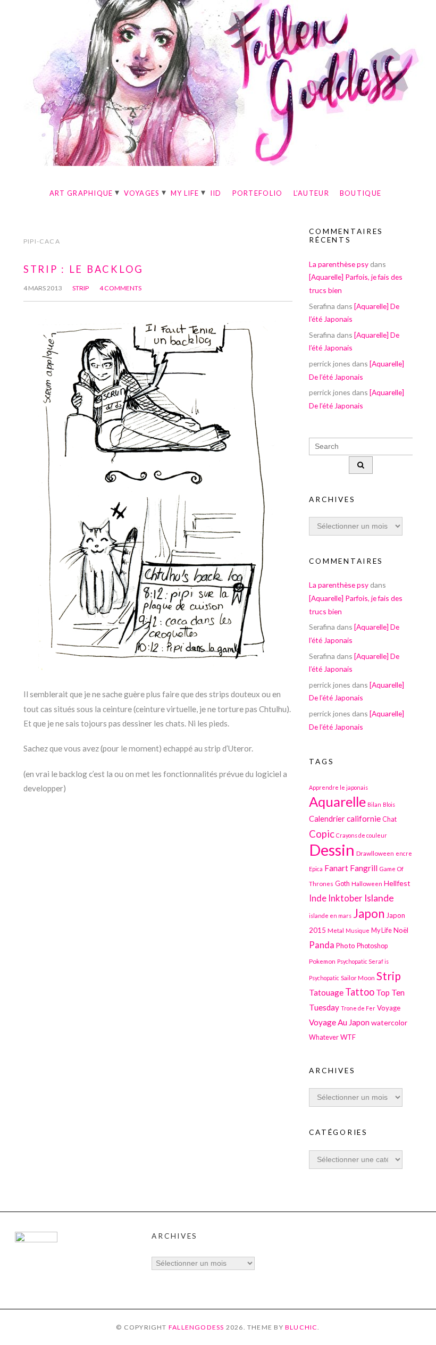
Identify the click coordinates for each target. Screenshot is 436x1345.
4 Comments (120, 288)
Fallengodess (196, 1327)
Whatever (324, 1037)
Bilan (374, 804)
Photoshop (372, 946)
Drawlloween (375, 853)
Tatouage (326, 992)
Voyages (142, 193)
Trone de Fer (358, 1008)
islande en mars (330, 915)
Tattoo (359, 992)
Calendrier (327, 818)
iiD (216, 193)
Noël (400, 930)
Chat (389, 819)
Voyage (388, 1008)
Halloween (366, 883)
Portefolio (257, 193)
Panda (321, 944)
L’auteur (311, 193)
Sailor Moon (358, 977)
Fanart (336, 868)
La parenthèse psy (338, 264)
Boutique (360, 193)
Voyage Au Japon (339, 1022)
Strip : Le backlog (83, 269)
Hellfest (397, 883)
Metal (336, 930)
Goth (342, 884)
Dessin (332, 849)
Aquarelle (337, 801)
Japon (368, 913)
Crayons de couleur (361, 835)
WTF (348, 1037)
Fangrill (364, 868)
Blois (389, 804)
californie (364, 818)
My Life (185, 193)
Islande (379, 898)
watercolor (389, 1022)
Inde (317, 898)
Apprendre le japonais (338, 787)
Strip (80, 288)
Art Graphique (81, 193)
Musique (358, 930)
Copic (321, 834)
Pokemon (322, 961)
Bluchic (301, 1327)
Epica (316, 868)
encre (404, 853)
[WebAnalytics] (36, 1239)
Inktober (345, 898)
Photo (345, 945)
